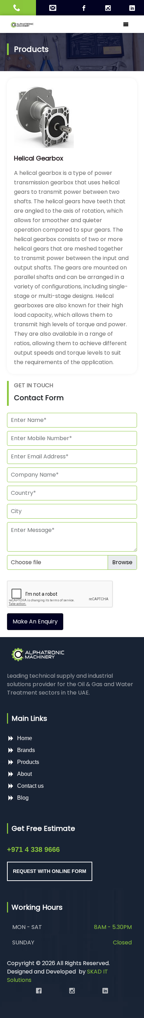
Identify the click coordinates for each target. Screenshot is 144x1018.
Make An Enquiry (35, 621)
